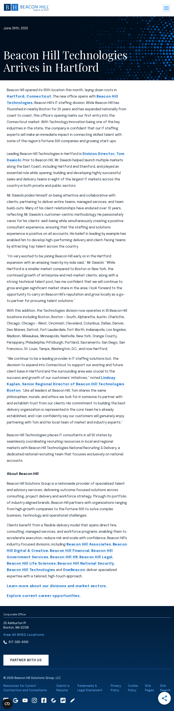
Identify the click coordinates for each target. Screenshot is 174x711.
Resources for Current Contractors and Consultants (25, 688)
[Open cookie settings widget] (7, 704)
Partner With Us (26, 660)
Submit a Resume (62, 688)
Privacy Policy (116, 688)
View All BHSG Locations (23, 634)
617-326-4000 (18, 642)
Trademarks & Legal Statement (89, 688)
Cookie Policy (133, 688)
